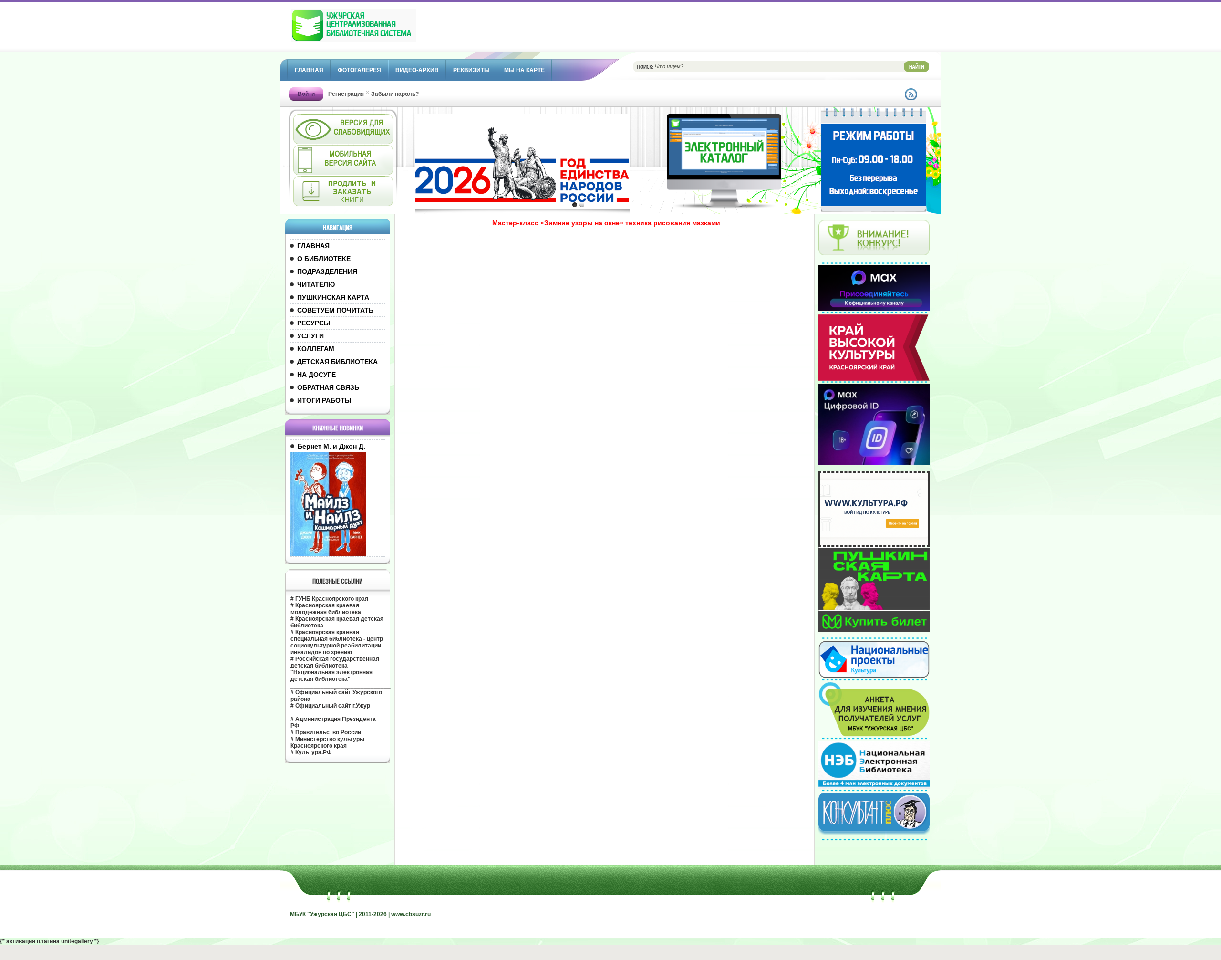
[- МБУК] (374, 30)
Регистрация (346, 94)
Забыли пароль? (395, 94)
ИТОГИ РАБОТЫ (324, 400)
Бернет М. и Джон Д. (331, 446)
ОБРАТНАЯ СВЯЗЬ (328, 387)
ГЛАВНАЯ (313, 246)
